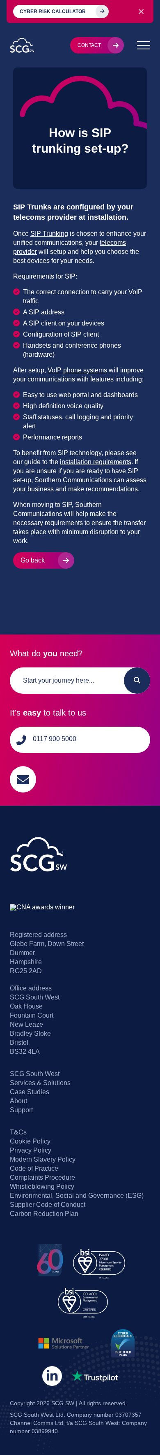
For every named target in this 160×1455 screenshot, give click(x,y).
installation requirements (95, 461)
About (18, 1100)
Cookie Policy (30, 1141)
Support (21, 1109)
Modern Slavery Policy (42, 1159)
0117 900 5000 (54, 738)
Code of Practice (34, 1168)
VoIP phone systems (77, 370)
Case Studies (29, 1091)
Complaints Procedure (42, 1177)
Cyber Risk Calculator (53, 11)
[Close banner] (141, 11)
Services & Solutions (40, 1082)
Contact (89, 45)
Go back (33, 560)
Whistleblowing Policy (42, 1186)
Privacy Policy (30, 1150)
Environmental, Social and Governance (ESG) (77, 1195)
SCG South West (34, 1073)
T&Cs (18, 1132)
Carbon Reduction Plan (44, 1213)
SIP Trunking (49, 233)
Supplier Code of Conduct (47, 1204)
